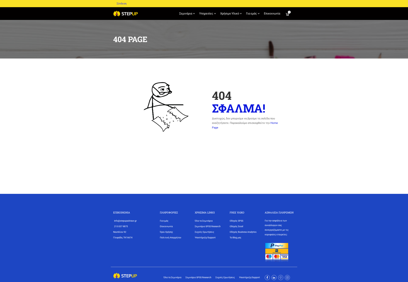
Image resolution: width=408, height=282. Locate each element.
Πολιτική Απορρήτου (170, 237)
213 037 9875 (120, 226)
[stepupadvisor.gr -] (125, 14)
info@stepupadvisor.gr (125, 221)
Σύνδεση (122, 3)
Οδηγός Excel (236, 226)
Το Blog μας (235, 237)
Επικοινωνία (272, 13)
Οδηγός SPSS (236, 221)
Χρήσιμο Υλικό (229, 13)
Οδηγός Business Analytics (243, 232)
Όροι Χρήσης (166, 232)
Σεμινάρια (185, 13)
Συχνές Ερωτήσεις (204, 232)
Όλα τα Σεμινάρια (204, 221)
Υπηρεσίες (206, 13)
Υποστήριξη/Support (205, 237)
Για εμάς (251, 13)
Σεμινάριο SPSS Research (208, 226)
